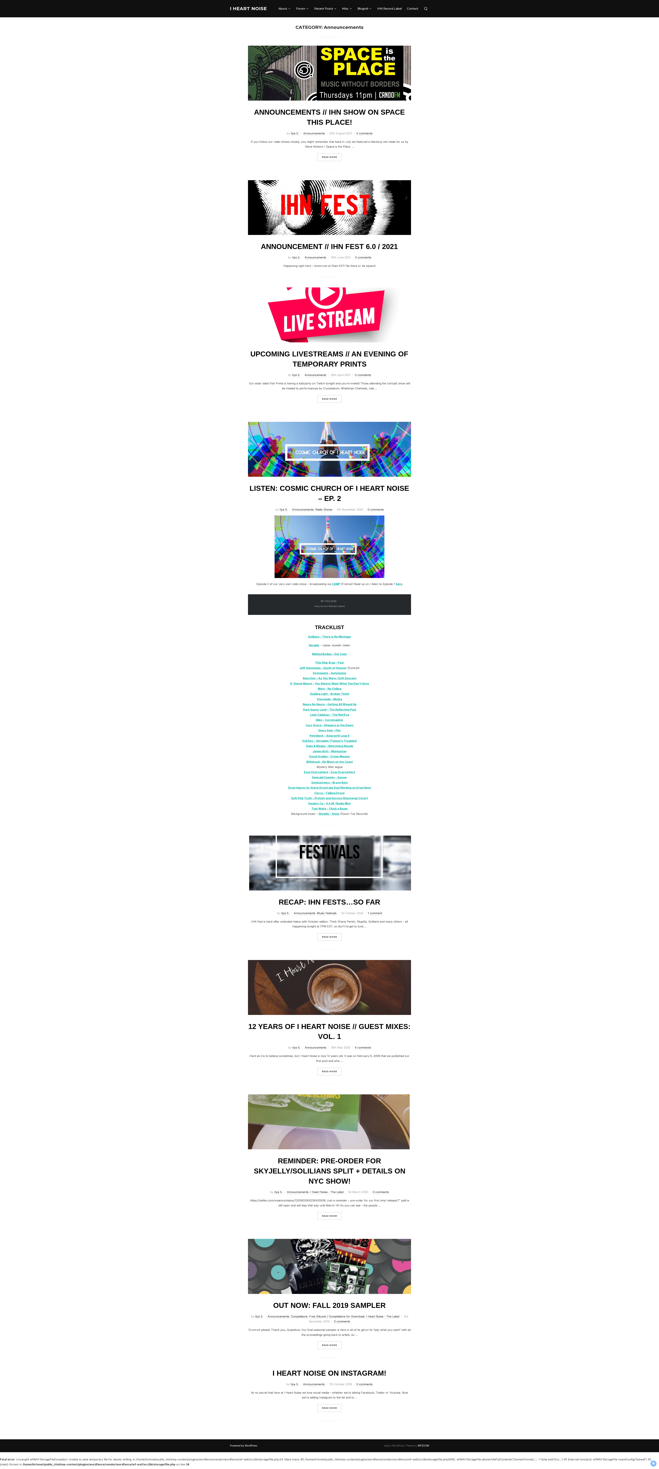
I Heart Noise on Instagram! (329, 1373)
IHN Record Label (389, 8)
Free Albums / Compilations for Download (336, 1316)
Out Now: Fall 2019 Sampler (329, 1305)
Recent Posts (323, 8)
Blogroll (362, 8)
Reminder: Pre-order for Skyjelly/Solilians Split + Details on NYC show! (329, 1171)
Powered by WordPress (243, 1445)
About (282, 8)
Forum (300, 8)
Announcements (314, 133)
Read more (332, 157)
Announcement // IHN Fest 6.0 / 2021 (329, 246)
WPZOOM (423, 1445)
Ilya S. (295, 133)
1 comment (375, 913)
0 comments (364, 133)
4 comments (363, 1047)
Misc (345, 8)
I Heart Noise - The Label (327, 1192)
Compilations (299, 1316)
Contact (412, 8)
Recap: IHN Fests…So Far (329, 902)
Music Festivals (327, 913)
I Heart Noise (248, 8)
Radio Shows (323, 509)
